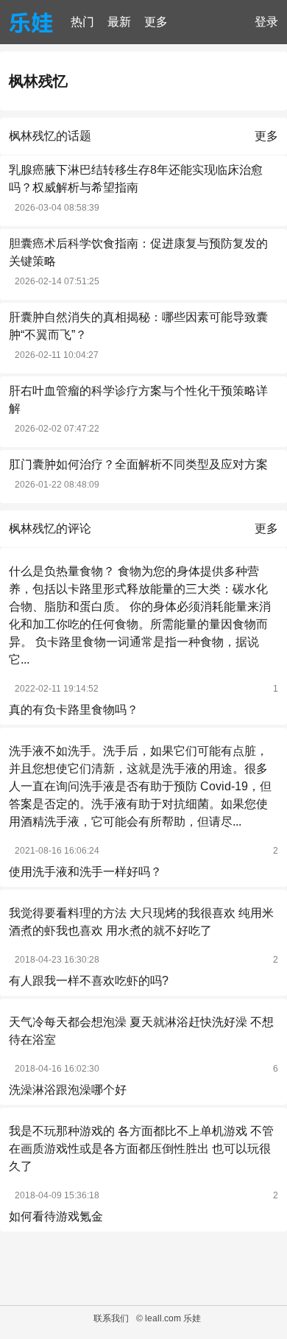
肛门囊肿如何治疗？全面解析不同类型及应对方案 (138, 464)
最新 (119, 21)
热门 (82, 21)
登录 (266, 21)
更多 (156, 21)
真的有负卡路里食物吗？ (73, 709)
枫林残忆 (38, 81)
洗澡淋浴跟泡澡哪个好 (68, 1089)
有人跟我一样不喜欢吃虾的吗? (89, 980)
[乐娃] (30, 22)
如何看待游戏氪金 (56, 1216)
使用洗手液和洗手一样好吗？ (85, 871)
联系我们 (111, 1318)
